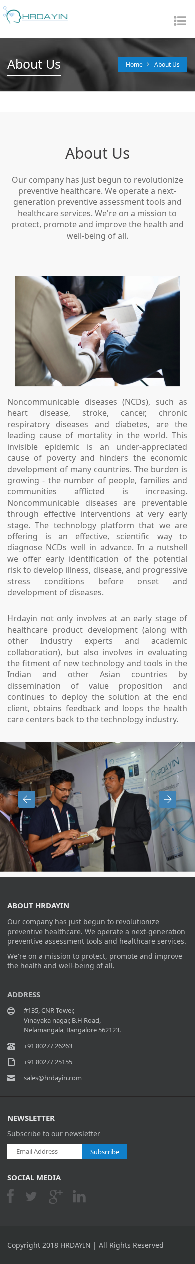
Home (134, 64)
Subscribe (105, 1151)
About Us (167, 64)
